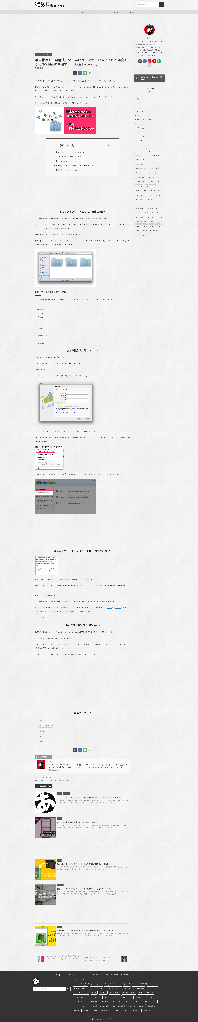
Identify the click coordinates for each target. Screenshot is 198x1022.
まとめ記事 (139, 186)
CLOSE (109, 145)
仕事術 (152, 222)
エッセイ (139, 132)
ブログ (146, 213)
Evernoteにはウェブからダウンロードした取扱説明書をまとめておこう (83, 864)
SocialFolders (83, 97)
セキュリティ (152, 204)
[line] (85, 73)
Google (146, 155)
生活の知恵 (153, 231)
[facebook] (80, 73)
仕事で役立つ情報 (141, 222)
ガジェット (132, 12)
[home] (58, 770)
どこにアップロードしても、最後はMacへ (72, 152)
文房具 (139, 115)
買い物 (145, 235)
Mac (66, 12)
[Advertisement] (82, 32)
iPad (99, 12)
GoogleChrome (155, 155)
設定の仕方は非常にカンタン (68, 161)
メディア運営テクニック (144, 128)
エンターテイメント (154, 195)
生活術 (138, 235)
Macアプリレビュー (45, 726)
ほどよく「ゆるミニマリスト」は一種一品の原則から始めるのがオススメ (84, 889)
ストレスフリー (140, 204)
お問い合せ (140, 140)
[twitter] (75, 73)
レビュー (159, 217)
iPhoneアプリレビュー (142, 173)
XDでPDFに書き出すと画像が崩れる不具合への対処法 (77, 822)
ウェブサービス (150, 186)
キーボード (149, 200)
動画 (145, 226)
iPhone (83, 12)
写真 (41, 736)
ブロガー (138, 213)
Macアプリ (43, 721)
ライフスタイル (156, 213)
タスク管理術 (140, 208)
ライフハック (47, 778)
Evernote (138, 155)
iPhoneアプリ (153, 168)
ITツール (115, 12)
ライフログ (150, 217)
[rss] (159, 61)
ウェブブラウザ (140, 195)
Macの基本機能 (140, 177)
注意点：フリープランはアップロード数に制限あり (75, 165)
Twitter (109, 608)
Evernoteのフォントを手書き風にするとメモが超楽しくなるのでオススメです (86, 930)
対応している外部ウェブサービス (70, 156)
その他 (42, 731)
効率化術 (138, 226)
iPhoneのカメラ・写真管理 (143, 164)
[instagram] (53, 770)
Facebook (118, 608)
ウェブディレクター (142, 191)
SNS (151, 182)
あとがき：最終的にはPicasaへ (68, 170)
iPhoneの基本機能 (141, 168)
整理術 (42, 741)
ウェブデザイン (155, 191)
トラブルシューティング (154, 208)
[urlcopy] (90, 73)
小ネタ (158, 226)
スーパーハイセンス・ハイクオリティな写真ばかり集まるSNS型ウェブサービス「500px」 (90, 797)
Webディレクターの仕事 (144, 120)
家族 (151, 226)
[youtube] (55, 770)
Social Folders (40, 369)
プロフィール (141, 136)
